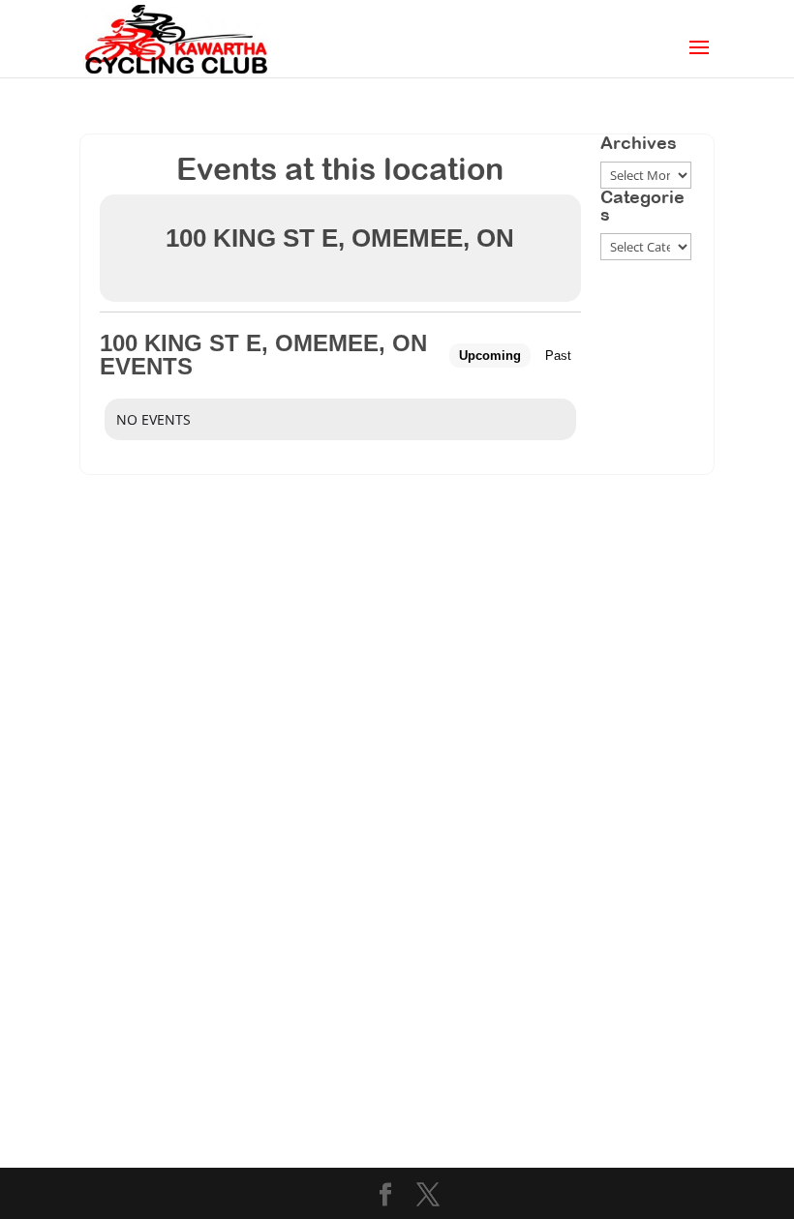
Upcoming (490, 355)
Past (558, 355)
